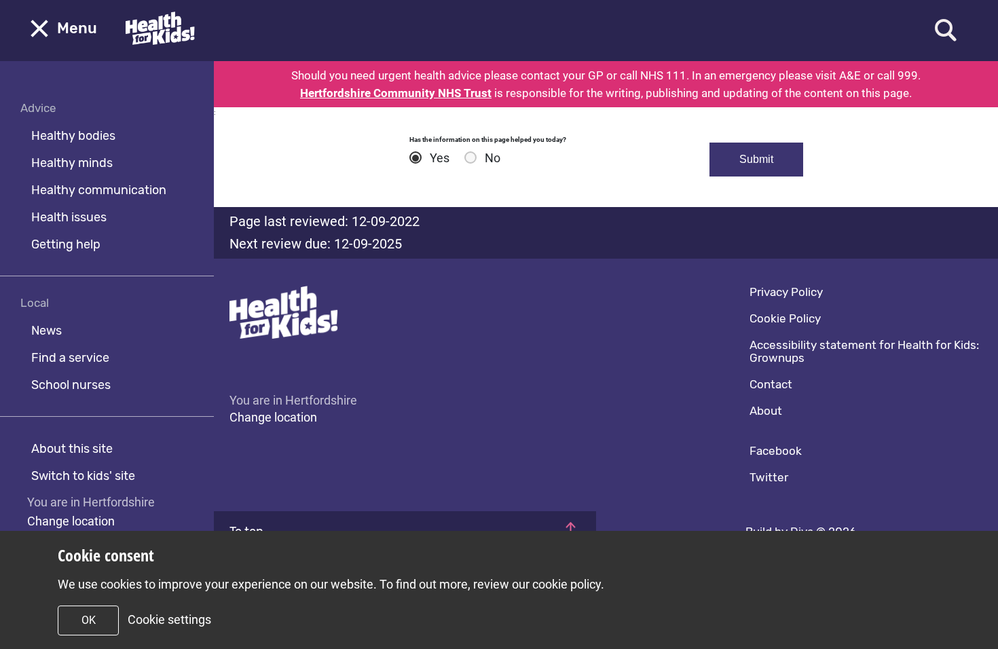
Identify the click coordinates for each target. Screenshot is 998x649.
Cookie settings (169, 619)
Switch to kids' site (83, 475)
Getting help (65, 244)
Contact (771, 384)
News (46, 330)
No (492, 158)
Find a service (70, 357)
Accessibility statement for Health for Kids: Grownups (864, 351)
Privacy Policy (786, 292)
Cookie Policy (785, 318)
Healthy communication (98, 190)
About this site (72, 448)
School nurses (71, 384)
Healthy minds (72, 162)
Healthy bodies (73, 135)
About (766, 411)
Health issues (69, 217)
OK (88, 620)
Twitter (769, 477)
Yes (439, 158)
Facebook (776, 451)
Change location (71, 521)
